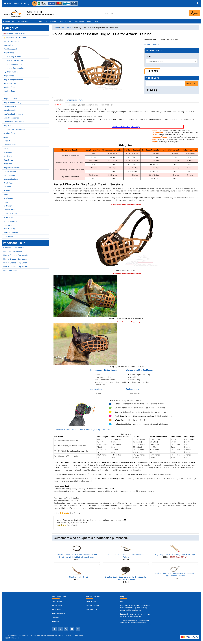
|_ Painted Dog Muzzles (13, 68)
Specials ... (7, 225)
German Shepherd (10, 179)
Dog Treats (7, 125)
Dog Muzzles (8, 21)
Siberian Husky (9, 210)
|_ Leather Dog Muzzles (13, 60)
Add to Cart (191, 83)
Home (8, 3)
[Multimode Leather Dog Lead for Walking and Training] (126, 548)
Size (148, 56)
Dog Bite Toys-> (9, 91)
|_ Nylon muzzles (10, 72)
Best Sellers (79, 21)
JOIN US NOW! (65, 21)
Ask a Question (152, 44)
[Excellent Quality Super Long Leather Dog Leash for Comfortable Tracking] (126, 571)
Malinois (6, 190)
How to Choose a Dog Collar (15, 263)
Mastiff (6, 194)
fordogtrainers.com (11, 638)
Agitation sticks (9, 110)
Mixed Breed (8, 217)
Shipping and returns (75, 100)
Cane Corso (8, 160)
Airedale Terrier (9, 133)
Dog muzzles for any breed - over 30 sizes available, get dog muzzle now (135, 615)
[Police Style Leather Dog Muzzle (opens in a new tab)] (85, 296)
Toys (5, 95)
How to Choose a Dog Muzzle (15, 255)
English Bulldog (9, 171)
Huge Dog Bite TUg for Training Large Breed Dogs (175, 554)
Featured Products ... (11, 233)
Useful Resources (10, 270)
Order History (91, 601)
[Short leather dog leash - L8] (77, 571)
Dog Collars (37, 21)
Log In (28, 3)
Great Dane (8, 183)
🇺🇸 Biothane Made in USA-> (14, 34)
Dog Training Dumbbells (13, 114)
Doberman (7, 164)
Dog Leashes (51, 21)
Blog (89, 21)
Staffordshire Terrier (11, 213)
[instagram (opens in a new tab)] (78, 629)
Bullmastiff (7, 152)
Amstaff (6, 141)
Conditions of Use (58, 613)
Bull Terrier (7, 156)
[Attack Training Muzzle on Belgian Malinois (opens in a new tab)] (85, 344)
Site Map (55, 617)
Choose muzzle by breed (13, 122)
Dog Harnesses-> (10, 49)
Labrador (7, 187)
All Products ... (9, 236)
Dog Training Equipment (13, 79)
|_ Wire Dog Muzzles (12, 57)
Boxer (5, 148)
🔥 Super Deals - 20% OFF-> (14, 37)
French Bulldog (9, 175)
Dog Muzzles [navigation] (66, 28)
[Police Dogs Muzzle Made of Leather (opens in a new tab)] (126, 237)
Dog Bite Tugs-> (9, 83)
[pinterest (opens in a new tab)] (66, 629)
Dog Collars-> (9, 45)
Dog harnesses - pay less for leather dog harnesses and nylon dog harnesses (134, 621)
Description (58, 100)
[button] (197, 3)
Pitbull (5, 202)
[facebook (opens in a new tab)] (54, 629)
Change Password (92, 605)
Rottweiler (7, 206)
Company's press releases (13, 247)
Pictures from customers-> (14, 129)
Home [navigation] (56, 28)
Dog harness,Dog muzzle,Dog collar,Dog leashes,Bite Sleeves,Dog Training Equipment (38, 635)
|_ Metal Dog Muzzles (12, 64)
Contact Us (17, 3)
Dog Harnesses (23, 21)
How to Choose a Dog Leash (15, 259)
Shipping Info (57, 601)
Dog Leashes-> (9, 76)
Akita (5, 137)
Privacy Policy (57, 605)
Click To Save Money (11, 41)
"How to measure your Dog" (126, 126)
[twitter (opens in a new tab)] (60, 629)
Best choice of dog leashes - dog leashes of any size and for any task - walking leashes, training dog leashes (135, 608)
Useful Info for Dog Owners (14, 251)
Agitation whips (9, 106)
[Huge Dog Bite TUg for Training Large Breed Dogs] (175, 548)
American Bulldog (10, 145)
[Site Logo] (13, 13)
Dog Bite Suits (9, 87)
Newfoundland (9, 198)
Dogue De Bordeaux (11, 167)
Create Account (91, 609)
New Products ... (10, 229)
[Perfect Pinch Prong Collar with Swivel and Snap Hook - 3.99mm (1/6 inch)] (175, 569)
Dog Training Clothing (12, 102)
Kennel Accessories (11, 118)
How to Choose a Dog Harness (15, 266)
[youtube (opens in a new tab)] (72, 629)
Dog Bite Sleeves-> (11, 99)
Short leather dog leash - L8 (76, 577)
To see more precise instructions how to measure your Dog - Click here (81, 430)
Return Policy (57, 609)
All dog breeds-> (10, 221)
